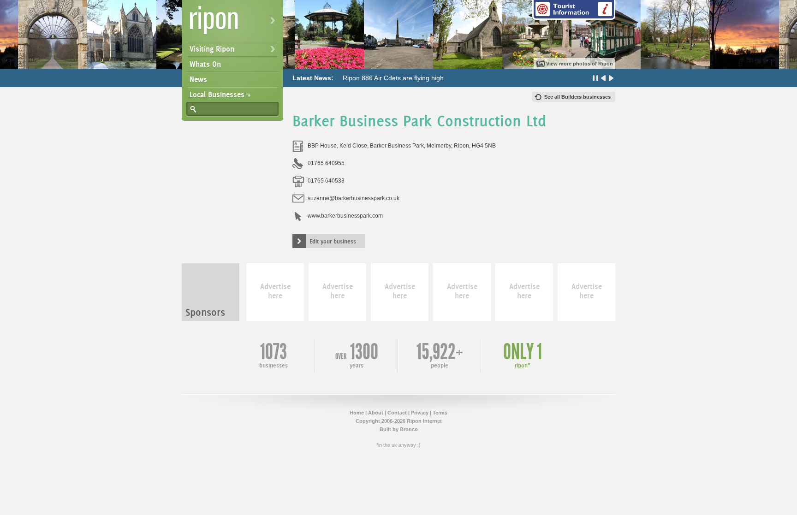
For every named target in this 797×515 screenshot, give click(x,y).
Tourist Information (573, 10)
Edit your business (332, 241)
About (375, 412)
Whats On (205, 64)
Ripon (234, 23)
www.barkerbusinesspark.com (345, 216)
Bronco (409, 429)
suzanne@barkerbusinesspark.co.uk (353, 198)
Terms (440, 412)
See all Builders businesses (577, 97)
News (198, 79)
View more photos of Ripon (579, 63)
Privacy (419, 412)
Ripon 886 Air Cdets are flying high (393, 78)
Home (357, 412)
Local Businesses (217, 94)
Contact (397, 412)
